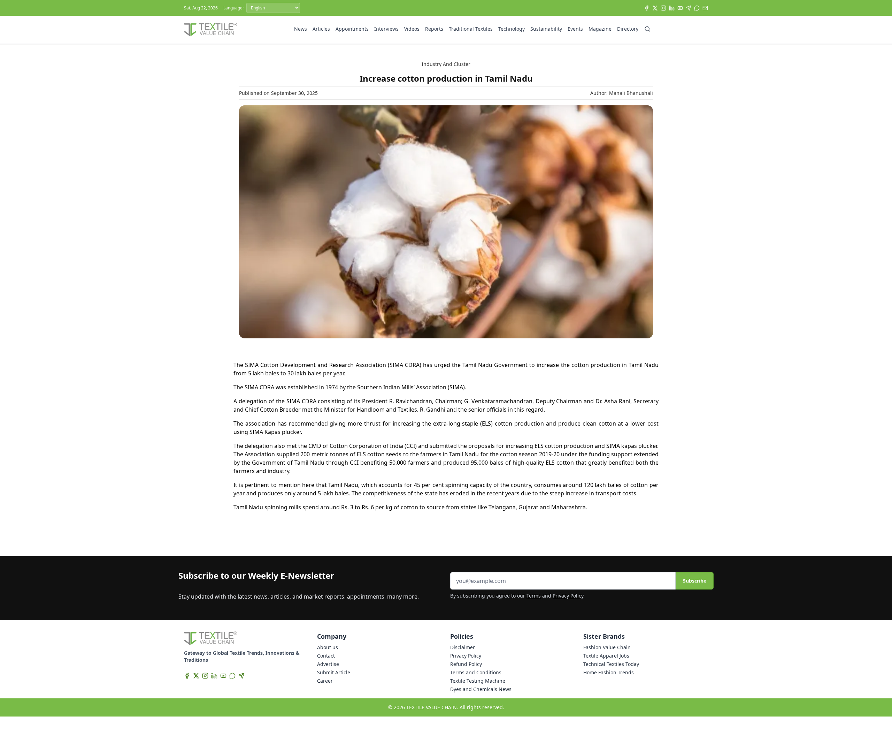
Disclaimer (462, 647)
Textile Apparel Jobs (606, 655)
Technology (511, 28)
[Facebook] (646, 8)
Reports (434, 28)
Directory (627, 28)
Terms (533, 595)
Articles (321, 28)
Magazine (600, 28)
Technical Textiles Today (611, 664)
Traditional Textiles (471, 28)
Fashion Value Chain (607, 647)
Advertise (328, 664)
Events (575, 28)
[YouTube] (680, 8)
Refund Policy (466, 664)
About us (327, 647)
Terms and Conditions (475, 672)
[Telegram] (688, 8)
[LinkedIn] (672, 8)
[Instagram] (663, 8)
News (300, 28)
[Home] (210, 30)
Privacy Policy (568, 595)
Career (325, 680)
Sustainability (546, 28)
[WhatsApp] (697, 8)
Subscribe (694, 580)
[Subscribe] (705, 8)
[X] (655, 8)
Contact (326, 655)
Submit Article (333, 672)
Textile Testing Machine (477, 680)
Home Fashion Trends (608, 672)
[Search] (647, 28)
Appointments (352, 28)
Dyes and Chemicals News (481, 689)
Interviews (386, 28)
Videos (412, 28)
